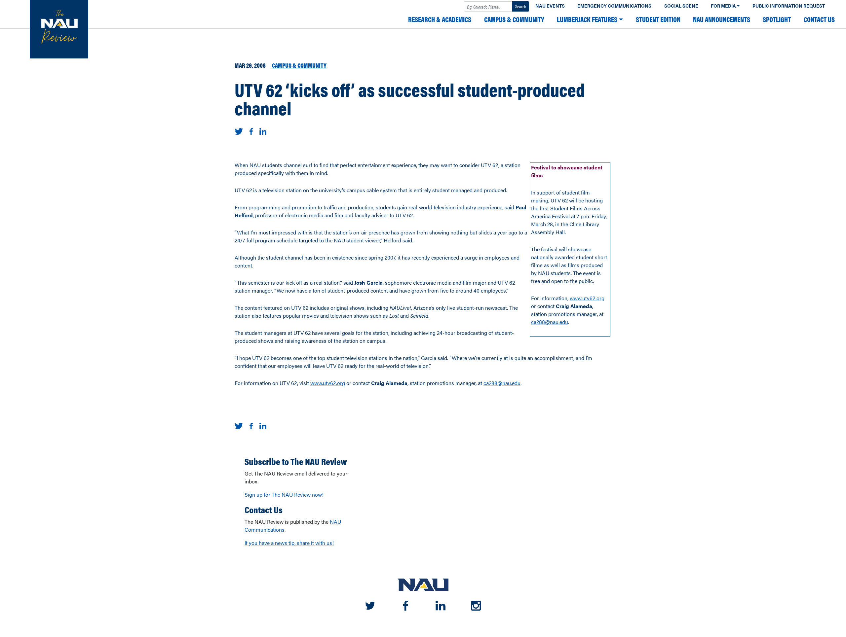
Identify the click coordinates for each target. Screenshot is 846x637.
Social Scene (681, 6)
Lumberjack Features (587, 19)
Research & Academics (439, 19)
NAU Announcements (721, 19)
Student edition (658, 19)
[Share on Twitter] (239, 130)
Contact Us (819, 19)
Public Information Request (788, 6)
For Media (723, 6)
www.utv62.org (587, 298)
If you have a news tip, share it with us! (289, 543)
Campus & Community (514, 19)
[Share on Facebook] (251, 130)
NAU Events (550, 6)
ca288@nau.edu (549, 322)
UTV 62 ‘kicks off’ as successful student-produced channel (410, 98)
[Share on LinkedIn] (262, 130)
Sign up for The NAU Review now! (284, 494)
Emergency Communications (614, 6)
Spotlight (777, 19)
